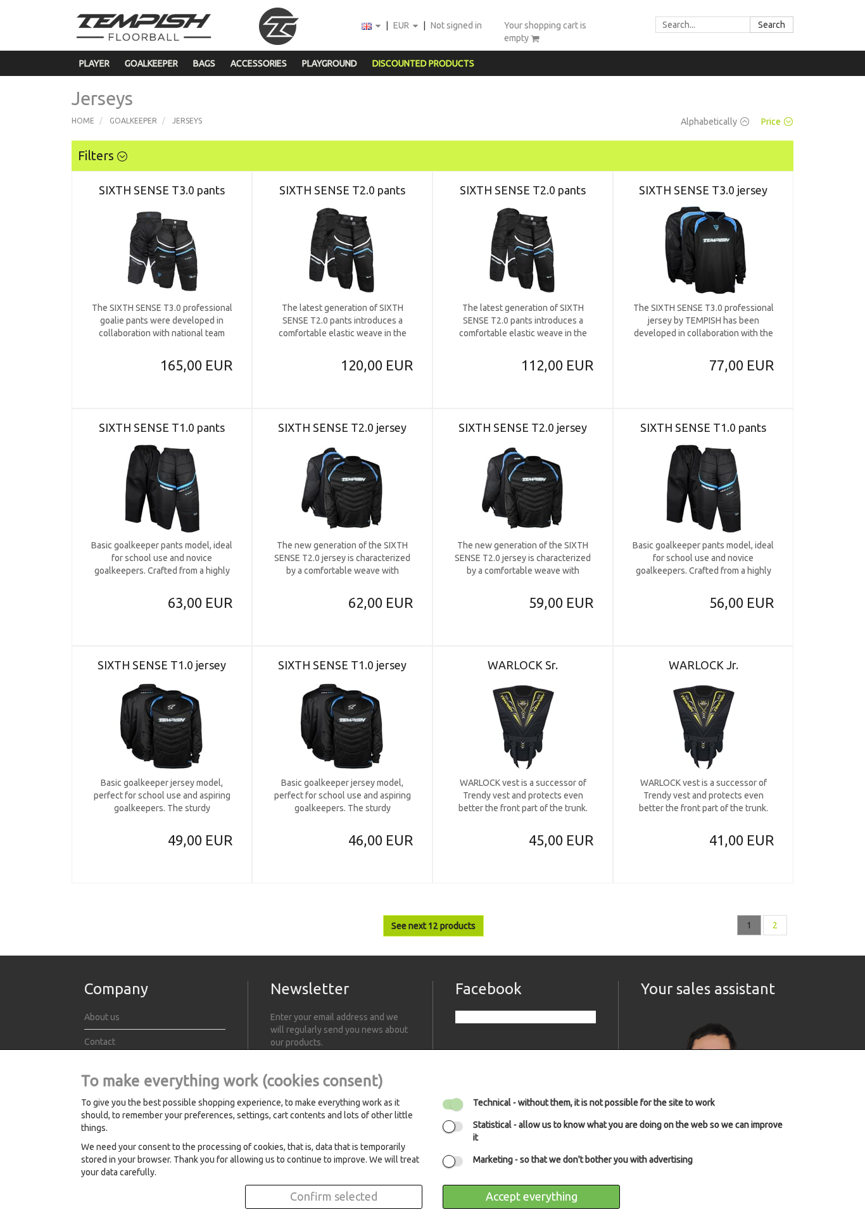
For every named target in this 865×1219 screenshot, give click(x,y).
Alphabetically (709, 122)
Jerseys (187, 121)
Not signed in (456, 25)
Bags (204, 63)
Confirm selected (333, 1196)
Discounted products (423, 63)
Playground (329, 63)
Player (94, 63)
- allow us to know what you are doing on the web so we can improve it (628, 1131)
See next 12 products (433, 926)
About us (102, 1017)
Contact (99, 1042)
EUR (402, 25)
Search (771, 25)
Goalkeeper (151, 63)
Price (771, 122)
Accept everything (532, 1196)
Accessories (258, 63)
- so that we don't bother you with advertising (583, 1159)
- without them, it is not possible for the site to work (594, 1102)
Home (83, 121)
